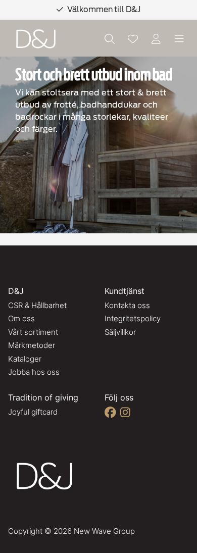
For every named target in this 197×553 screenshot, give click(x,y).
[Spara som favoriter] (132, 38)
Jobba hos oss (34, 372)
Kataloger (24, 359)
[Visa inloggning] (156, 38)
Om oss (21, 318)
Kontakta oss (127, 305)
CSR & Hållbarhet (37, 305)
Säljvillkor (120, 332)
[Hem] (36, 39)
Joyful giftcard (33, 412)
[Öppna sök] (109, 38)
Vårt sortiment (33, 332)
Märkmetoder (31, 345)
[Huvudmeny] (179, 38)
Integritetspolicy (133, 318)
